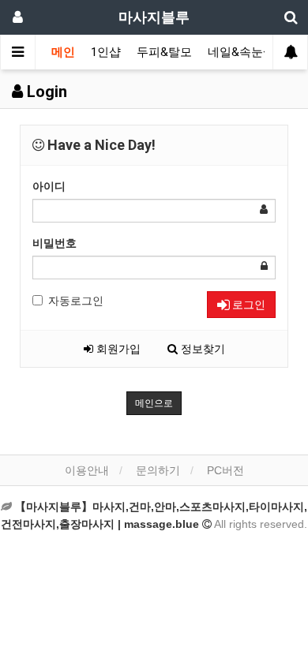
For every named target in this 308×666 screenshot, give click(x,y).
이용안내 (87, 470)
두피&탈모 (164, 52)
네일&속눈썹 (241, 52)
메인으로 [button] (154, 403)
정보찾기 (201, 348)
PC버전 (225, 470)
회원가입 (117, 348)
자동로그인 (75, 300)
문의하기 (158, 470)
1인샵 (106, 52)
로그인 (247, 304)
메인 (63, 52)
